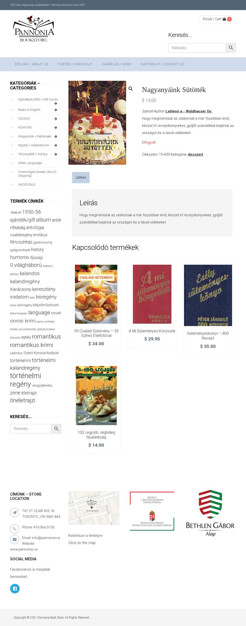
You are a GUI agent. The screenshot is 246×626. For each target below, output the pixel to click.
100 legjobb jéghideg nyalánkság (96, 434)
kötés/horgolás (18, 313)
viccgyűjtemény (42, 385)
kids (32, 297)
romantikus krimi (31, 344)
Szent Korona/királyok (41, 353)
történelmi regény (25, 380)
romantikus (46, 336)
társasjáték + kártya (32, 154)
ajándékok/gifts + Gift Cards (38, 99)
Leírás (81, 177)
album (43, 220)
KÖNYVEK (25, 127)
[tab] (81, 177)
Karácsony (20, 289)
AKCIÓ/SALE (27, 184)
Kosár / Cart (212, 19)
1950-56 (31, 212)
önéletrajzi (22, 400)
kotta (13, 305)
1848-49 (15, 212)
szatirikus (16, 353)
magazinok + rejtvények (34, 136)
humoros (19, 257)
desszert (195, 154)
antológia (35, 227)
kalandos (30, 273)
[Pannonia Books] (34, 29)
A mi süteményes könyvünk (152, 331)
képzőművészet (46, 305)
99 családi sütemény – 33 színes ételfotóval (96, 333)
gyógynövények (20, 250)
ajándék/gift (22, 220)
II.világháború (26, 265)
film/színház (21, 242)
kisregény (46, 297)
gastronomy (42, 242)
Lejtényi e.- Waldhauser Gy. (189, 111)
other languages (30, 163)
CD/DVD (24, 118)
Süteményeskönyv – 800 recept (208, 335)
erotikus (40, 235)
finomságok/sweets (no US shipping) (37, 173)
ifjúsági (36, 257)
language (39, 312)
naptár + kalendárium (33, 145)
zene (15, 393)
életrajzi (29, 393)
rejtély (26, 337)
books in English (29, 109)
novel (56, 312)
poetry (40, 321)
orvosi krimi (23, 321)
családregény (21, 235)
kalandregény (25, 281)
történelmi (20, 360)
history (37, 249)
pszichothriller (27, 329)
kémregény (24, 305)
